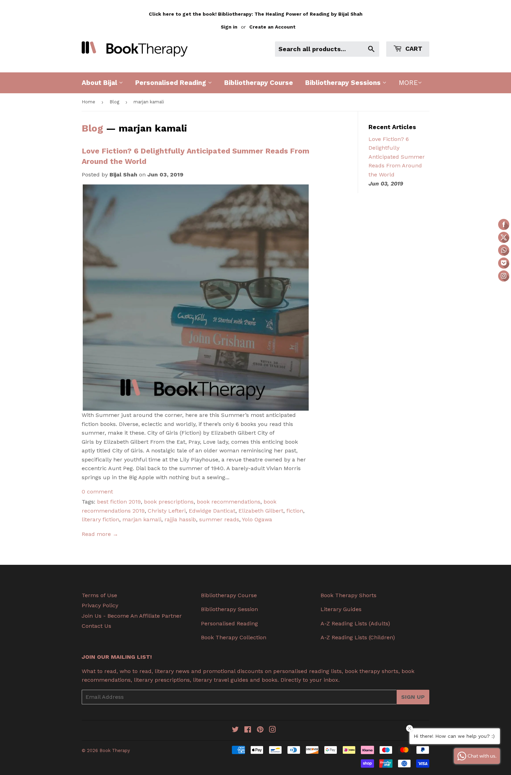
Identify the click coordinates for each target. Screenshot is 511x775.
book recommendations (228, 501)
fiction (294, 510)
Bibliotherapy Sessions (343, 83)
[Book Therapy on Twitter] (235, 730)
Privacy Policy (100, 605)
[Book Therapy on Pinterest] (260, 730)
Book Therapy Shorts (348, 595)
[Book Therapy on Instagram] (272, 730)
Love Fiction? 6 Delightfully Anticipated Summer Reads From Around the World (396, 157)
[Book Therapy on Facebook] (247, 730)
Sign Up (413, 697)
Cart (413, 48)
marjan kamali (141, 519)
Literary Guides (341, 609)
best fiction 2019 (119, 501)
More (408, 83)
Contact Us (96, 626)
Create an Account (272, 27)
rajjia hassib (180, 519)
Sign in (229, 27)
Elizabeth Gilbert (260, 510)
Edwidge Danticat (212, 510)
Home (88, 101)
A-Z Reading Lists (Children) (358, 637)
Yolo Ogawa (257, 519)
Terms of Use (99, 595)
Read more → (100, 534)
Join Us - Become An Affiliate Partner (132, 615)
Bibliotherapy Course (258, 83)
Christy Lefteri (167, 510)
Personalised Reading (171, 83)
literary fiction (100, 519)
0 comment (97, 491)
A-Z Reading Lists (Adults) (355, 623)
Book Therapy (114, 750)
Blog (114, 101)
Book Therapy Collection (233, 637)
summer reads (219, 519)
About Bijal (100, 83)
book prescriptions (169, 501)
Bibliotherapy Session (229, 609)
